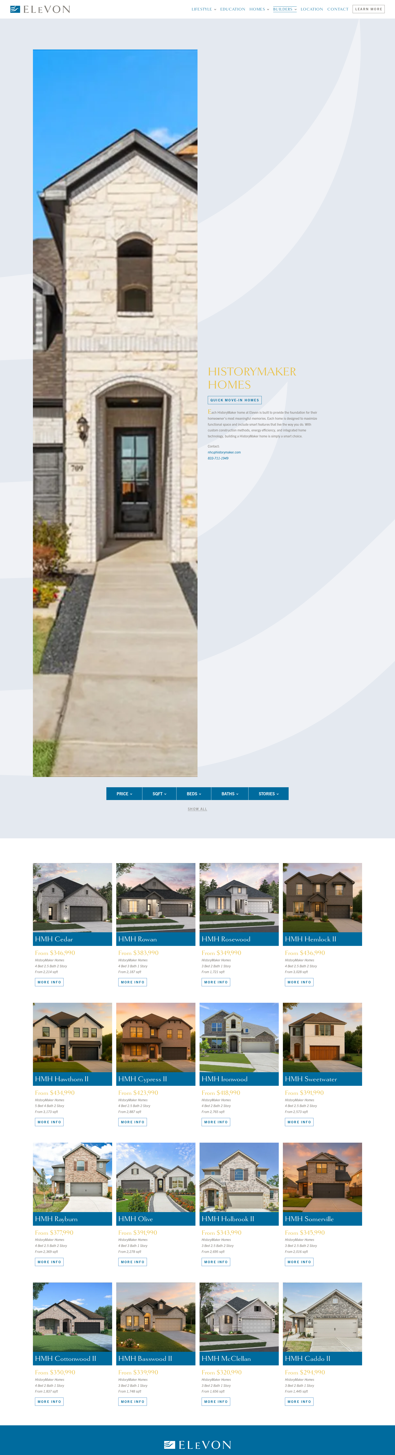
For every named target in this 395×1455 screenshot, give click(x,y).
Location (312, 9)
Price (122, 793)
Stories (267, 793)
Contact (338, 9)
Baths (228, 793)
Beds (192, 793)
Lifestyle (202, 9)
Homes (257, 9)
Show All (197, 809)
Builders (283, 9)
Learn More (368, 9)
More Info (49, 982)
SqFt (158, 793)
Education (232, 9)
